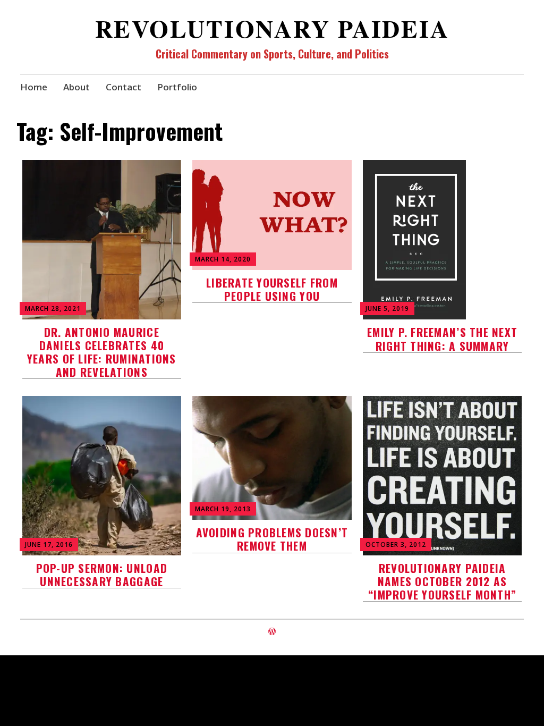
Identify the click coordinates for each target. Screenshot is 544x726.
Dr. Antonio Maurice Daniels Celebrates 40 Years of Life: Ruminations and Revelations (101, 352)
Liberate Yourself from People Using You (272, 289)
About (76, 87)
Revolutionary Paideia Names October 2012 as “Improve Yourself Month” (442, 581)
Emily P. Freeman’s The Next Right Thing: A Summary (442, 338)
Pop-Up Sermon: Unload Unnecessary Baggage (101, 574)
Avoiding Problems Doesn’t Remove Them (272, 539)
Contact (123, 87)
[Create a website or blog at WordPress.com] (272, 631)
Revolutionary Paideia (272, 28)
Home (33, 87)
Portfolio (177, 87)
